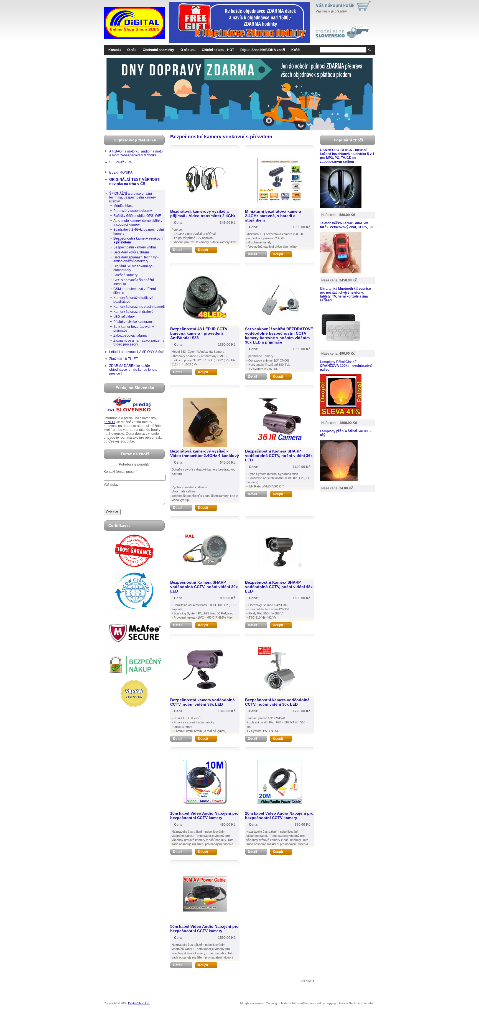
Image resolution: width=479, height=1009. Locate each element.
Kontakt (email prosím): (121, 472)
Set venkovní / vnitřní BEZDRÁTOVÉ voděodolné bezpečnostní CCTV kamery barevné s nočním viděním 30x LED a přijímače (279, 335)
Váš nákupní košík (335, 5)
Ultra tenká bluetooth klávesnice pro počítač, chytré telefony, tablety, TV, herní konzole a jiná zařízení (345, 294)
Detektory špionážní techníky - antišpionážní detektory (136, 259)
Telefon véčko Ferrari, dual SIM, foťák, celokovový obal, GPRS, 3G (346, 225)
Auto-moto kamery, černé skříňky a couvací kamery (137, 223)
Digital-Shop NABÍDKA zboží (262, 50)
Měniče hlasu (123, 206)
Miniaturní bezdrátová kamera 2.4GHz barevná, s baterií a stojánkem (273, 215)
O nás (131, 50)
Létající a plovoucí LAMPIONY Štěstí (136, 352)
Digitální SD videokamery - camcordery (133, 268)
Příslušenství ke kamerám (132, 322)
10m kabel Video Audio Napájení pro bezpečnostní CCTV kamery (204, 815)
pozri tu (109, 422)
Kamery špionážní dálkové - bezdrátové (134, 300)
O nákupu (187, 50)
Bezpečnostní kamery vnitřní (134, 247)
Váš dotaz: (111, 485)
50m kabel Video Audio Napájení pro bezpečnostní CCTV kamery (204, 928)
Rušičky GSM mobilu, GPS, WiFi (137, 216)
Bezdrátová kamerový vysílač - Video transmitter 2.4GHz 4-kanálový (204, 453)
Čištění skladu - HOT (218, 50)
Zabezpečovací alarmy (130, 335)
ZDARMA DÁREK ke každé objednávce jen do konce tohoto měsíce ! (133, 369)
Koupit (203, 250)
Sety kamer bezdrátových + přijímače (133, 328)
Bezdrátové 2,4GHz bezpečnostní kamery (138, 231)
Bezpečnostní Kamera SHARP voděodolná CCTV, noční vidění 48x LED (279, 586)
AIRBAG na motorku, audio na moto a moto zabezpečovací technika (136, 153)
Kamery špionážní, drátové (133, 312)
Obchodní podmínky (158, 50)
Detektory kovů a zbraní (131, 252)
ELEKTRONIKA (121, 172)
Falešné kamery (125, 275)
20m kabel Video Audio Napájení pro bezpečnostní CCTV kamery (279, 815)
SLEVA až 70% (120, 162)
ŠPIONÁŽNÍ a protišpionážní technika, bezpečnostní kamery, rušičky (132, 197)
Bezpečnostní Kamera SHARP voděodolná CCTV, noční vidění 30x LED (204, 586)
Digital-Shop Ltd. (139, 1003)
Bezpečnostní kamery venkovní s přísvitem (138, 240)
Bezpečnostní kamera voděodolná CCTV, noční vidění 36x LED (202, 702)
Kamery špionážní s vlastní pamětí (139, 307)
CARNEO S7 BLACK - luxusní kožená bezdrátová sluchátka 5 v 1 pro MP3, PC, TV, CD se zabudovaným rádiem (347, 156)
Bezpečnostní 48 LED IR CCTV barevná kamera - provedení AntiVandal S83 (198, 333)
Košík (295, 50)
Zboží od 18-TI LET (123, 359)
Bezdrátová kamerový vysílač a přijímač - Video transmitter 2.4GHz (203, 213)
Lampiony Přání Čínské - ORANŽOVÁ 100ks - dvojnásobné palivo (346, 366)
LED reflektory (124, 317)
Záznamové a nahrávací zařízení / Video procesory (138, 342)
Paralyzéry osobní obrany (132, 211)
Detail (177, 250)
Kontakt (114, 50)
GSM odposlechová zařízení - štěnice (135, 291)
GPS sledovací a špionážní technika (133, 282)
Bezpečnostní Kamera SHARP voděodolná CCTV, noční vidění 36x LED (279, 455)
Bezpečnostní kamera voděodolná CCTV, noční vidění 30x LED (277, 702)
